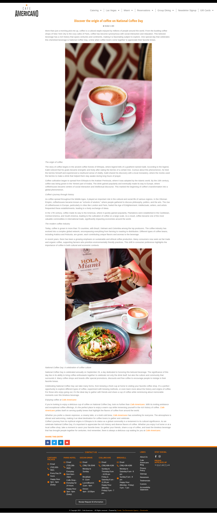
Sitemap (143, 474)
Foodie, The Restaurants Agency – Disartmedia (132, 510)
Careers (143, 484)
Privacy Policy (143, 469)
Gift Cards (205, 10)
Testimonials (145, 481)
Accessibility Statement (145, 488)
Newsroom (144, 477)
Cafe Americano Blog (144, 462)
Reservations (143, 10)
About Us (143, 457)
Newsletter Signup (187, 10)
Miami (127, 10)
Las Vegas (111, 10)
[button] (48, 442)
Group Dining (164, 10)
